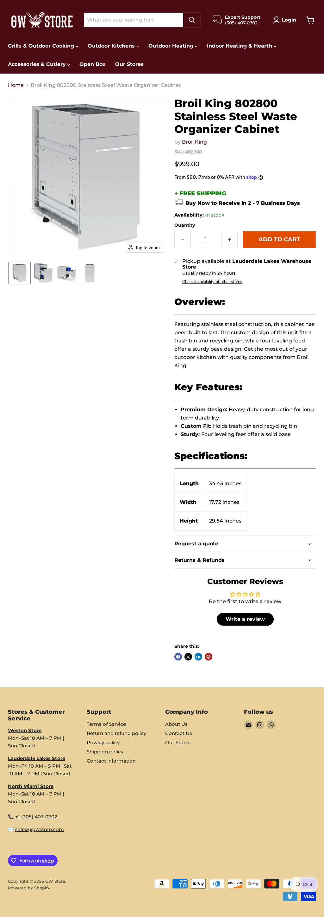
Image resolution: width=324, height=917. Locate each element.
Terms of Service (106, 724)
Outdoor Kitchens (112, 46)
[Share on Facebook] (178, 656)
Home (16, 85)
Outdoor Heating (171, 46)
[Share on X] (188, 656)
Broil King (194, 142)
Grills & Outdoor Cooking (42, 46)
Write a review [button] (245, 619)
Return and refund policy (116, 733)
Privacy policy (103, 742)
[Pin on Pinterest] (208, 656)
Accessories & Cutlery (37, 64)
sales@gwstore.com (39, 829)
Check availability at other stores (212, 282)
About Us (176, 724)
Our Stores (129, 64)
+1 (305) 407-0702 (36, 817)
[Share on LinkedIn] (198, 656)
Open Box (92, 64)
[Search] (191, 20)
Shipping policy (105, 752)
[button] (286, 20)
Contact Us (178, 733)
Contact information (111, 761)
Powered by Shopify (29, 887)
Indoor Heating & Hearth (240, 46)
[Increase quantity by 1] (229, 239)
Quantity (184, 225)
